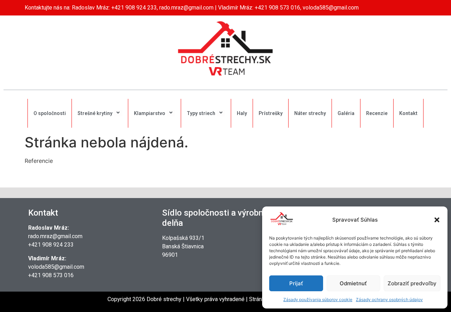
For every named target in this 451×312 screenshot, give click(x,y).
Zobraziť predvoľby (412, 283)
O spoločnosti (49, 113)
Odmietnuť (353, 283)
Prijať (296, 283)
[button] (436, 219)
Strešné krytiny (95, 113)
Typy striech (201, 113)
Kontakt (408, 113)
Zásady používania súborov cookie (317, 299)
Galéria (346, 113)
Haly (242, 113)
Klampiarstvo (149, 113)
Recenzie (377, 113)
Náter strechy (310, 113)
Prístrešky (271, 113)
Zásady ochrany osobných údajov (389, 299)
